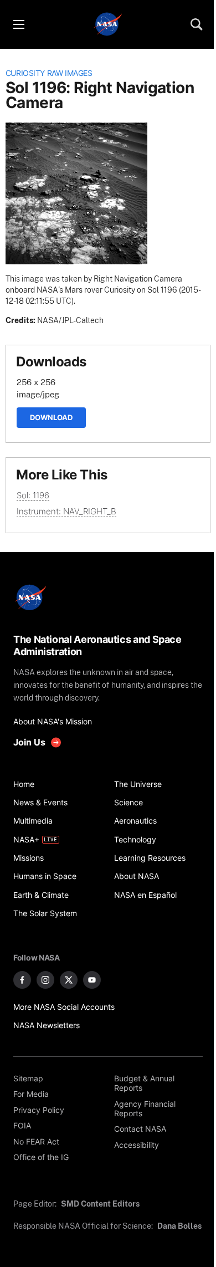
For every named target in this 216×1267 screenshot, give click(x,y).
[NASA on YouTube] (92, 980)
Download (51, 417)
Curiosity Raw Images (49, 73)
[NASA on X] (69, 980)
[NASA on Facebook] (22, 980)
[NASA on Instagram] (45, 980)
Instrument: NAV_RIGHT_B (66, 511)
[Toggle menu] (18, 24)
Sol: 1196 (33, 495)
